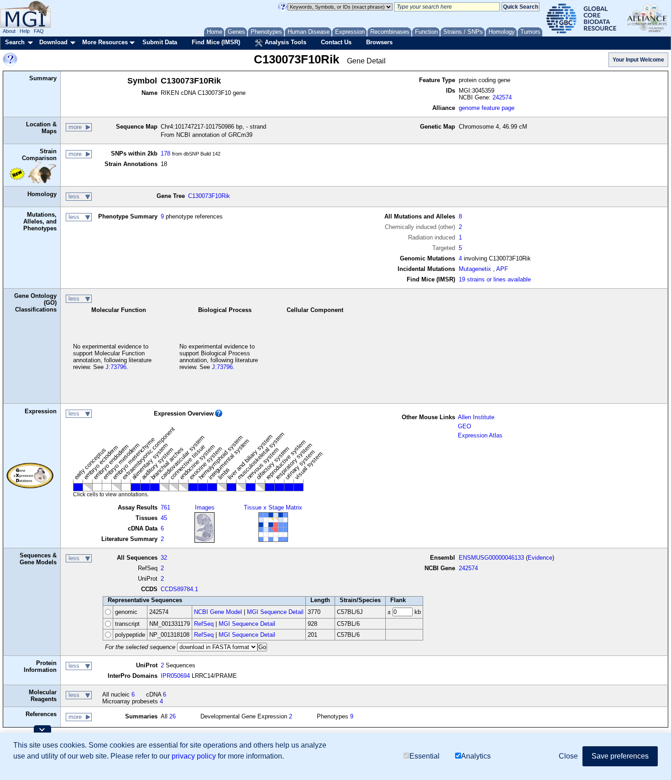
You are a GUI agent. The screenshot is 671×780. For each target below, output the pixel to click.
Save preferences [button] (620, 756)
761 (165, 507)
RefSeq (204, 623)
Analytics (476, 756)
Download (53, 42)
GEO (464, 426)
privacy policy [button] (194, 756)
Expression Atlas (480, 435)
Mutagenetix (475, 268)
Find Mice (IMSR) (216, 42)
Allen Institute (476, 417)
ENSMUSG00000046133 (491, 557)
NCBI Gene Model (218, 611)
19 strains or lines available (495, 279)
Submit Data (159, 42)
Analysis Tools (284, 42)
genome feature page (486, 107)
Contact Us (336, 42)
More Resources (105, 42)
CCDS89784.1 (179, 589)
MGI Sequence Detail (275, 611)
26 (172, 716)
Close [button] (568, 756)
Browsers (379, 42)
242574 (502, 97)
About (9, 31)
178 (165, 153)
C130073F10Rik (209, 195)
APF (502, 268)
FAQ (39, 31)
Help (25, 31)
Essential (424, 756)
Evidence (540, 557)
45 (164, 518)
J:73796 (115, 367)
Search (15, 42)
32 (164, 557)
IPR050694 (175, 675)
